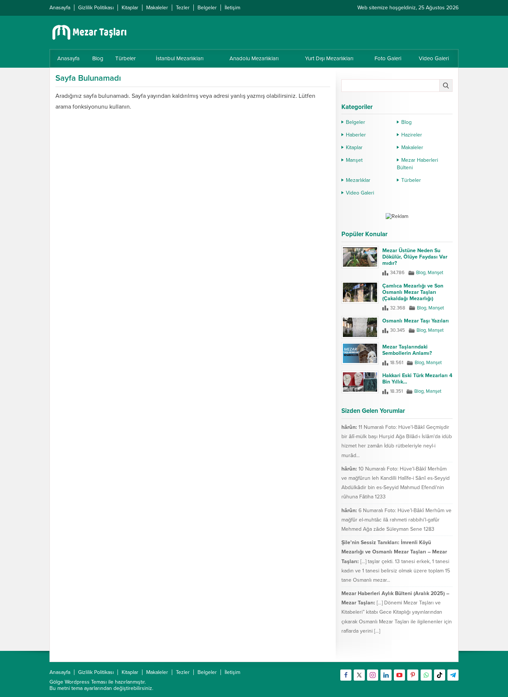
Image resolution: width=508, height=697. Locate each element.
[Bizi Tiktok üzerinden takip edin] (439, 675)
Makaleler (412, 147)
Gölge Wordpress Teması (78, 682)
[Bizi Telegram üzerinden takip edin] (453, 675)
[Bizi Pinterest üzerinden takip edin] (412, 675)
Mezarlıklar (358, 180)
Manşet (354, 160)
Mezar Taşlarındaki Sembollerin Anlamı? (407, 350)
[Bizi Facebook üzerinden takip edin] (345, 675)
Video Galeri (360, 193)
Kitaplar (354, 147)
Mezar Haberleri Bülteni (417, 164)
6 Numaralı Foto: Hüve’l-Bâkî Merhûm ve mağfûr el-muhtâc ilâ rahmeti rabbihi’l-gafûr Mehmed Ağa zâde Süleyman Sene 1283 (396, 519)
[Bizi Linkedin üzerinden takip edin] (386, 675)
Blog (406, 122)
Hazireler (411, 135)
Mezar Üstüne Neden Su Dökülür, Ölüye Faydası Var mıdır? (414, 256)
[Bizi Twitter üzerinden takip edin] (359, 675)
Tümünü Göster (437, 652)
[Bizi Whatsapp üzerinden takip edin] (426, 675)
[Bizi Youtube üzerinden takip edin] (399, 675)
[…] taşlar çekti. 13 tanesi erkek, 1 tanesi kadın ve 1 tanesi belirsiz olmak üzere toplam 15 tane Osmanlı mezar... (395, 570)
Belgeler (355, 122)
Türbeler (411, 180)
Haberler (356, 135)
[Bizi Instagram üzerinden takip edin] (372, 675)
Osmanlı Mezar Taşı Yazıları (415, 321)
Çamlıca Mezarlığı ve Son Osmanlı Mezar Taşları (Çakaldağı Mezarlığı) (412, 292)
